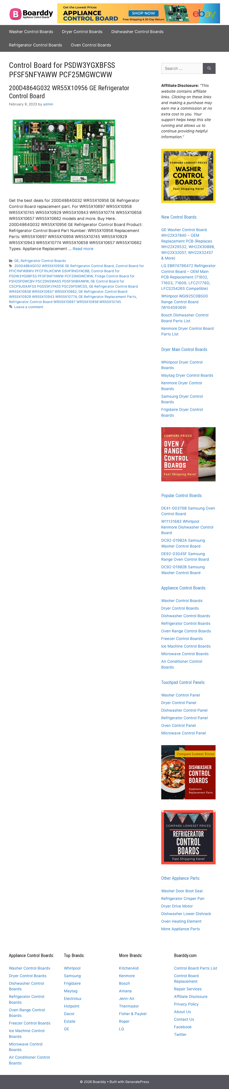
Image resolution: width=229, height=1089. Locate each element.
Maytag (70, 991)
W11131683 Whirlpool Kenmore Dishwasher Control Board (187, 527)
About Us (182, 1012)
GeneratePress (137, 1082)
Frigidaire (72, 983)
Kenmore (127, 976)
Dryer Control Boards (82, 31)
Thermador (129, 1006)
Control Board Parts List (195, 968)
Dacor (69, 1014)
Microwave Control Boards (185, 654)
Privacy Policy (186, 1004)
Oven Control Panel (178, 725)
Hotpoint (71, 1006)
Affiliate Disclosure (191, 996)
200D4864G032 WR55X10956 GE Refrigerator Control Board (64, 266)
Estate (69, 1021)
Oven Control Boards (91, 45)
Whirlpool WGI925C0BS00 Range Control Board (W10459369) (184, 302)
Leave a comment (28, 307)
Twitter (180, 1034)
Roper (124, 1021)
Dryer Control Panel (178, 702)
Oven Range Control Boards (186, 631)
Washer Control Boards (31, 31)
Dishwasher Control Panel (184, 710)
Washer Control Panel (180, 695)
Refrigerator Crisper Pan (182, 898)
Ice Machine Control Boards (186, 646)
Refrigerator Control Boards (35, 45)
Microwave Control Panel (183, 733)
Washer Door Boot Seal (182, 891)
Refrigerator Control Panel (184, 718)
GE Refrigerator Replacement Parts (107, 297)
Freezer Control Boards (182, 638)
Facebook (183, 1027)
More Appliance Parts (180, 929)
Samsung (72, 976)
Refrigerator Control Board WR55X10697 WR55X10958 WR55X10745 (65, 302)
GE (16, 261)
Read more (83, 248)
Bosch (124, 983)
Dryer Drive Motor (177, 906)
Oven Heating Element (181, 921)
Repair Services (188, 989)
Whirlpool (72, 968)
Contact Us (184, 1019)
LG (121, 1029)
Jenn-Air (126, 998)
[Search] (209, 68)
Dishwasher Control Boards (137, 31)
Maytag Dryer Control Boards (187, 375)
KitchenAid (129, 968)
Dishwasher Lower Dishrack (186, 913)
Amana (125, 991)
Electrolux (72, 998)
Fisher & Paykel (132, 1014)
